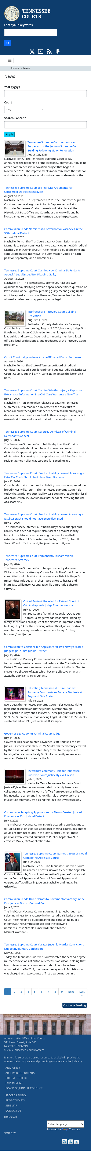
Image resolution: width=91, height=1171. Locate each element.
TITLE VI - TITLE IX (16, 1078)
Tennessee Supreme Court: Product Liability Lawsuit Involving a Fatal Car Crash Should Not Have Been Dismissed (44, 475)
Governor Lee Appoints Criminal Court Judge (32, 733)
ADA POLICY (13, 1068)
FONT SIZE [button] (10, 1133)
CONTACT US (13, 1110)
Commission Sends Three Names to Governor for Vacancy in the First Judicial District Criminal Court (44, 901)
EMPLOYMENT (14, 1083)
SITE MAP (11, 1105)
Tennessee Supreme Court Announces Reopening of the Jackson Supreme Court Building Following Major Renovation (54, 146)
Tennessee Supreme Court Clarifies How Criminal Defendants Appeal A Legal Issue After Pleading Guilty (42, 272)
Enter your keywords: (18, 25)
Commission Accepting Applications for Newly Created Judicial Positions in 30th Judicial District (43, 814)
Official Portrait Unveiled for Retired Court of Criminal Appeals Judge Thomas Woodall (51, 603)
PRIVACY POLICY (15, 1100)
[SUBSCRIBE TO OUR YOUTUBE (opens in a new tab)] (40, 51)
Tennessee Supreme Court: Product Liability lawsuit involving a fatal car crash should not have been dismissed (43, 516)
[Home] (27, 13)
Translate (74, 1129)
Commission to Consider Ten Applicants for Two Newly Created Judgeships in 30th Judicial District (43, 649)
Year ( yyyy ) (12, 87)
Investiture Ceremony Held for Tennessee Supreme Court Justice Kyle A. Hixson (54, 773)
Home (15, 68)
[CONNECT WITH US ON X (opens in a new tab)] (32, 51)
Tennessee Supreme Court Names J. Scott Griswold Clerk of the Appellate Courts (55, 856)
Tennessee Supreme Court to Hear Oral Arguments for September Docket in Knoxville (38, 190)
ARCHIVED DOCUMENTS (20, 1073)
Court (8, 102)
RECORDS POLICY (16, 1095)
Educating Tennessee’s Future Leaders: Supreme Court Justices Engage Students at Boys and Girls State (55, 692)
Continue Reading (74, 1005)
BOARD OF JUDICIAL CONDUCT (24, 1088)
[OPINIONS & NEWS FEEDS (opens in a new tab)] (49, 51)
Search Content (15, 118)
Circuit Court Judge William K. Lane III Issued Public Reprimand (43, 357)
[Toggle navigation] (10, 60)
